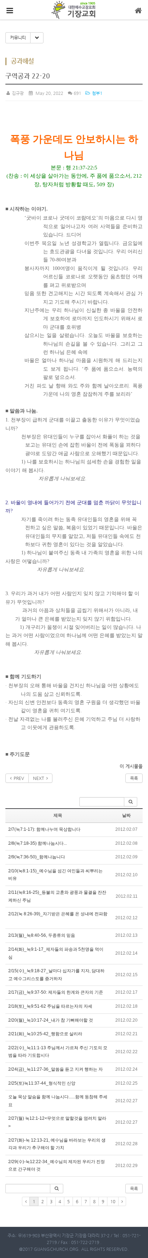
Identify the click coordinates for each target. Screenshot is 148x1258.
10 (112, 1201)
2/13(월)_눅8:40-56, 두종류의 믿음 (41, 935)
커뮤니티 (18, 37)
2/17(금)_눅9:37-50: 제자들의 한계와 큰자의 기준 (55, 992)
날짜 (126, 815)
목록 (134, 778)
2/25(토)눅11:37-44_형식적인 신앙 (41, 1083)
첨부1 (96, 93)
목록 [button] (134, 1188)
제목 (58, 815)
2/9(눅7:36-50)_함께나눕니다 (36, 856)
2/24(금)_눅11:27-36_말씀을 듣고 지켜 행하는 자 (55, 1069)
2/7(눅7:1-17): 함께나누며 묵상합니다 (44, 829)
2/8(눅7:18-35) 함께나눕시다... (37, 843)
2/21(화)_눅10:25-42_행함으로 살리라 (45, 1033)
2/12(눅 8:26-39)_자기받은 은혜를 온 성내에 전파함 (57, 913)
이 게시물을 (131, 766)
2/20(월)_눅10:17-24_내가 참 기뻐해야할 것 (50, 1020)
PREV (17, 778)
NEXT (39, 778)
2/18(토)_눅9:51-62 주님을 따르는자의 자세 (50, 1006)
